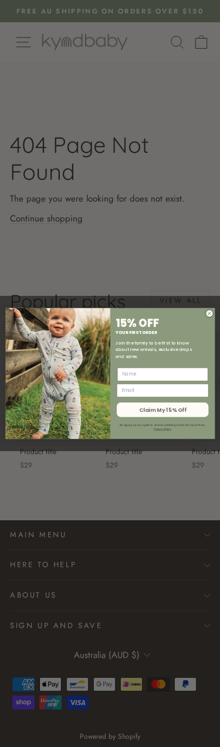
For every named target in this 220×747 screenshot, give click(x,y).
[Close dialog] (209, 313)
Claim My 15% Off (162, 410)
